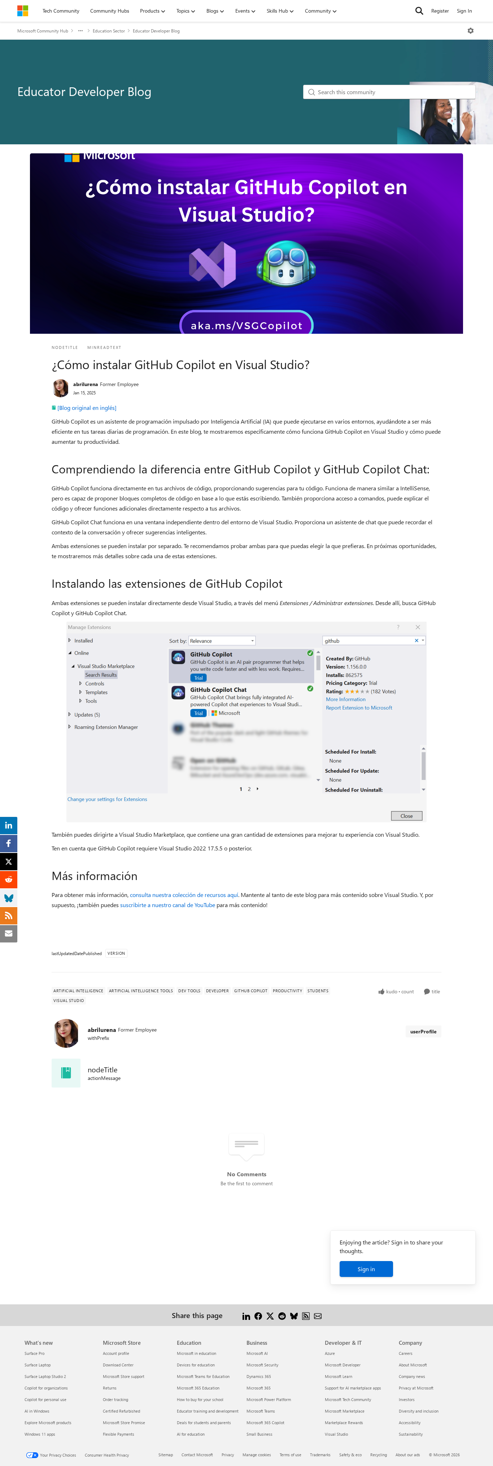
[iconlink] (66, 1073)
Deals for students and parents (204, 1422)
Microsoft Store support (123, 1376)
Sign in (366, 1269)
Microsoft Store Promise (124, 1422)
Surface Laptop (38, 1364)
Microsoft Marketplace (345, 1411)
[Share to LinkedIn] (246, 1315)
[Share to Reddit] (282, 1315)
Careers (406, 1353)
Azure (330, 1353)
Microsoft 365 (259, 1388)
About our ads (408, 1454)
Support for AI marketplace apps (353, 1388)
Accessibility (409, 1422)
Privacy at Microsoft (416, 1388)
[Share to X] (270, 1315)
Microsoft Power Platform (269, 1399)
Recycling (378, 1454)
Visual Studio (336, 1434)
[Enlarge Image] (246, 722)
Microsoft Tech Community (348, 1399)
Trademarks (320, 1454)
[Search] (419, 10)
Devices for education (196, 1364)
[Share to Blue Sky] (294, 1315)
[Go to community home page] (22, 10)
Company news (412, 1376)
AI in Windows (37, 1411)
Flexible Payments (118, 1434)
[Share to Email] (318, 1315)
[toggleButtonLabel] (471, 31)
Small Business (259, 1434)
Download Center (118, 1364)
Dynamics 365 (259, 1376)
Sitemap (165, 1454)
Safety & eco (350, 1454)
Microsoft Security (262, 1364)
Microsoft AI (257, 1353)
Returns (110, 1388)
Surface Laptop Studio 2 (45, 1376)
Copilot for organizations (46, 1388)
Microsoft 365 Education (198, 1388)
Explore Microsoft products (48, 1422)
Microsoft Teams (261, 1411)
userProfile (423, 1031)
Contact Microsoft (197, 1454)
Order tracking (115, 1399)
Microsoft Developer (343, 1364)
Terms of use (290, 1454)
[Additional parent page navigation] (80, 31)
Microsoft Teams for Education (203, 1376)
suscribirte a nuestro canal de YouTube (167, 905)
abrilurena (85, 384)
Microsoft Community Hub (42, 31)
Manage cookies (257, 1454)
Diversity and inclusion (419, 1411)
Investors (407, 1399)
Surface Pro (34, 1353)
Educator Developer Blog (156, 31)
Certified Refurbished (121, 1411)
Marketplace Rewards (344, 1422)
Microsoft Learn (338, 1376)
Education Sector (109, 31)
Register (440, 10)
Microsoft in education (196, 1353)
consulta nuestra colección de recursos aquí (184, 894)
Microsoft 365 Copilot (265, 1422)
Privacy (228, 1454)
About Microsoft (413, 1364)
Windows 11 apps (40, 1434)
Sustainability (411, 1434)
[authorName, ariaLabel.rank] (61, 388)
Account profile (116, 1353)
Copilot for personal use (45, 1399)
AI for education (191, 1434)
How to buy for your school (200, 1399)
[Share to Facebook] (258, 1315)
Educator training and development (208, 1411)
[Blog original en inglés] (87, 407)
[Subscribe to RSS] (306, 1315)
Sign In (464, 10)
